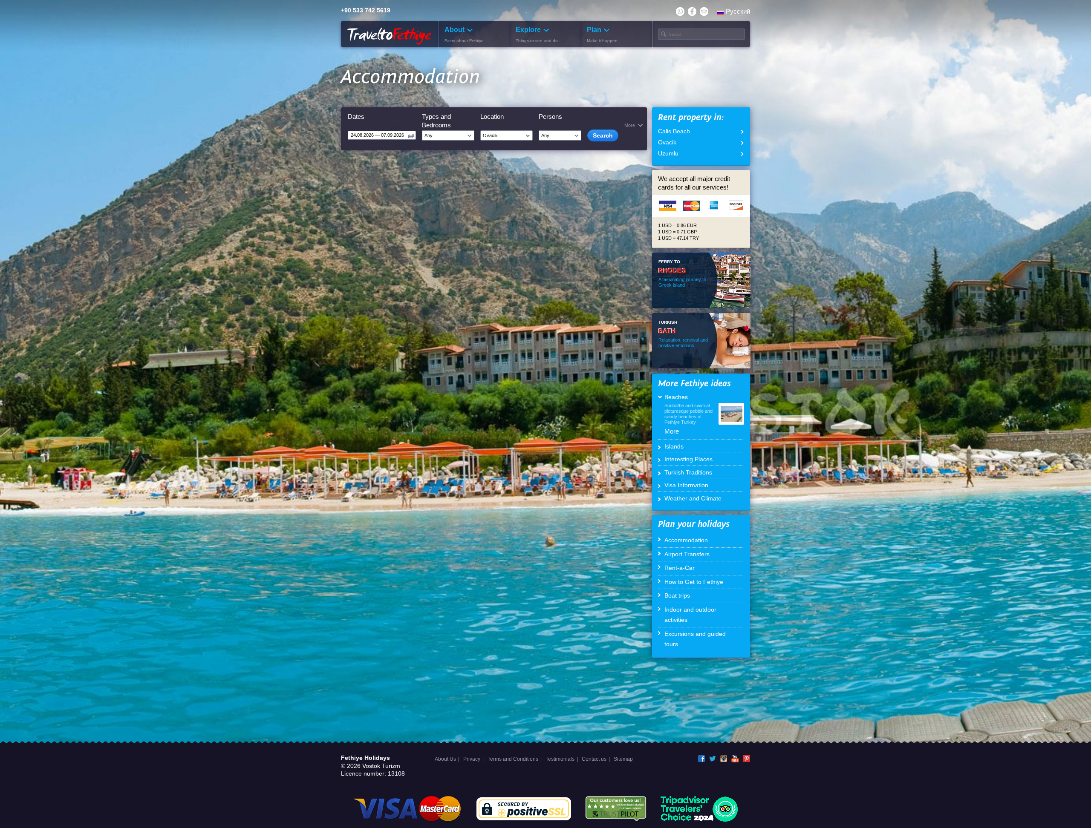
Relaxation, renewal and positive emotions (683, 342)
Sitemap (623, 759)
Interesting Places (688, 459)
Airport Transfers (687, 554)
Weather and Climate (693, 498)
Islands (674, 446)
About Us (445, 759)
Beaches (676, 397)
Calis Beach (674, 131)
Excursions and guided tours (695, 639)
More (671, 431)
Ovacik (667, 142)
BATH (667, 331)
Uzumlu (668, 153)
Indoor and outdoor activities (690, 615)
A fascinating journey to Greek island (682, 282)
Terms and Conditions (513, 759)
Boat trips (677, 595)
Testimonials (560, 759)
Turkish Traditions (688, 472)
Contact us (594, 759)
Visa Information (686, 485)
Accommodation (686, 540)
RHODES (672, 270)
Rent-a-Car (679, 567)
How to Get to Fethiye (693, 581)
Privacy (471, 759)
